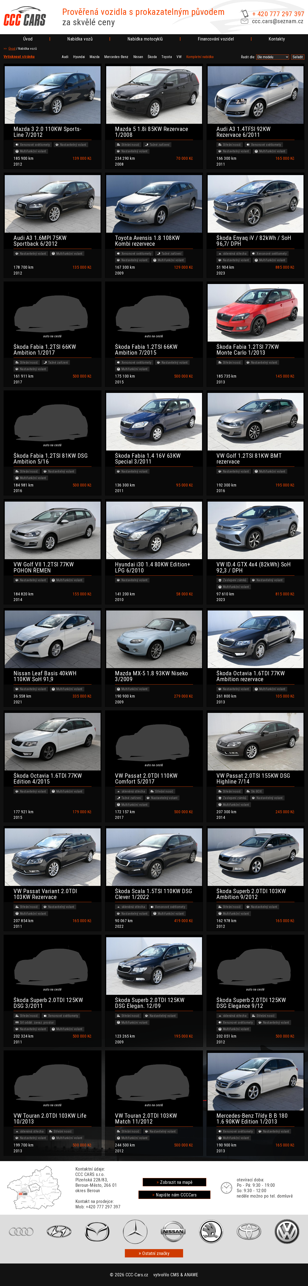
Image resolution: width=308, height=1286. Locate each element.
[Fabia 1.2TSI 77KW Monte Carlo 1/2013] (255, 313)
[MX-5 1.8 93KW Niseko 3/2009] (154, 639)
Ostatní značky (155, 1253)
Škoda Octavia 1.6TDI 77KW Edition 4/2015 (48, 778)
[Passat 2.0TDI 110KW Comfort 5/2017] (154, 741)
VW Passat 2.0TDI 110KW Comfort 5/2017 (146, 778)
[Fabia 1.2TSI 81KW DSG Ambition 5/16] (52, 421)
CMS (174, 1274)
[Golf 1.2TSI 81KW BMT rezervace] (255, 421)
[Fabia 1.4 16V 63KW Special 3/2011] (154, 421)
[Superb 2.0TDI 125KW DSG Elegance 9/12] (255, 966)
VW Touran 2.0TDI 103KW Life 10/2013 (50, 1118)
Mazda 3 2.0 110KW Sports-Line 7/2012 (47, 132)
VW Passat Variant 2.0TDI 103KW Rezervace (45, 894)
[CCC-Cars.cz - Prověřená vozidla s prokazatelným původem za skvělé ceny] (25, 16)
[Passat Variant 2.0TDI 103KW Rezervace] (52, 857)
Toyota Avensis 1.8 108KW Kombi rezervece (147, 240)
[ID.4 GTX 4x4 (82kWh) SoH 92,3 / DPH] (255, 530)
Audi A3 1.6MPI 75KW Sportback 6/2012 (40, 240)
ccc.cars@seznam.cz (277, 21)
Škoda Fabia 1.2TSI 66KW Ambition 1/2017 (45, 349)
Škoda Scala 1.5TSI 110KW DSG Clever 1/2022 (153, 894)
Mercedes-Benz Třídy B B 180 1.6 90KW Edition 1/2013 (252, 1118)
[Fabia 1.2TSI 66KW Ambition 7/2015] (154, 313)
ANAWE (191, 1274)
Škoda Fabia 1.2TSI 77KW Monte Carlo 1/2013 (247, 349)
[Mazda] (97, 1231)
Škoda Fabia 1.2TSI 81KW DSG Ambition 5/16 (51, 458)
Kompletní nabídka (200, 57)
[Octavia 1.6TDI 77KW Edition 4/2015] (52, 741)
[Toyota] (249, 1231)
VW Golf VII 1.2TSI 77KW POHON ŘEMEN (44, 567)
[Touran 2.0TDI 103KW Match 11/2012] (154, 1081)
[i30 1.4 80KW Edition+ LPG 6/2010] (154, 530)
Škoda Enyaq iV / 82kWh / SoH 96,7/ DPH (253, 240)
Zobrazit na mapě (176, 1182)
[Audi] (21, 1231)
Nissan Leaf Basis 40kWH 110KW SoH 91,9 (45, 676)
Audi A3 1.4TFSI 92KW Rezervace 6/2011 (243, 132)
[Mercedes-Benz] (135, 1231)
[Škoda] (211, 1231)
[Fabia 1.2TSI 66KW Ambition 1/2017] (52, 313)
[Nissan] (173, 1231)
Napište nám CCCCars (176, 1195)
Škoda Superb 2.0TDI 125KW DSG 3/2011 (48, 1003)
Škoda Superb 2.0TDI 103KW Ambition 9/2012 (251, 894)
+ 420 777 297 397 (278, 14)
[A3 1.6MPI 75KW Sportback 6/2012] (52, 204)
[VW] (287, 1231)
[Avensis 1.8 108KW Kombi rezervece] (154, 204)
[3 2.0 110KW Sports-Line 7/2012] (52, 95)
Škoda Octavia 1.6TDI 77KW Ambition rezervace (250, 676)
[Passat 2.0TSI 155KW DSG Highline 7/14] (255, 741)
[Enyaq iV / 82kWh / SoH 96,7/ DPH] (255, 204)
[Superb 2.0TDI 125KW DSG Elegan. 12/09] (154, 966)
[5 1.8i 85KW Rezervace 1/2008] (154, 95)
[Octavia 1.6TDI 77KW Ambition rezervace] (255, 639)
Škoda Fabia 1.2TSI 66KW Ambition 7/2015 (146, 349)
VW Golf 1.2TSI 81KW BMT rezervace (248, 458)
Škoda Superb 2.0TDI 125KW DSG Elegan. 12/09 (149, 1003)
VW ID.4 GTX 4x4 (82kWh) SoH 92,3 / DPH (253, 567)
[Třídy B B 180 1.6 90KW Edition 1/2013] (255, 1081)
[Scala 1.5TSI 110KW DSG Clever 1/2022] (154, 857)
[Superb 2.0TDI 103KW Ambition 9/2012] (255, 857)
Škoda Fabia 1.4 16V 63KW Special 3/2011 (148, 458)
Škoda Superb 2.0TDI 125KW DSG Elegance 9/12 (251, 1003)
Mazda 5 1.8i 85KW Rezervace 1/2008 (151, 132)
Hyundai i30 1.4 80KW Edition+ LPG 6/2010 (152, 567)
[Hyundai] (59, 1231)
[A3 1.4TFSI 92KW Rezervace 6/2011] (255, 95)
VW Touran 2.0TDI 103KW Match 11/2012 (146, 1118)
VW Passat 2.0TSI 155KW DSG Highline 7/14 (253, 778)
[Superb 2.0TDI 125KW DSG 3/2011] (52, 966)
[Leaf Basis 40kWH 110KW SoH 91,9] (52, 639)
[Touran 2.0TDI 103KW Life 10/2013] (52, 1081)
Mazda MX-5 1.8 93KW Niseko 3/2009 (151, 676)
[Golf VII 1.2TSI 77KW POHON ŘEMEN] (52, 530)
